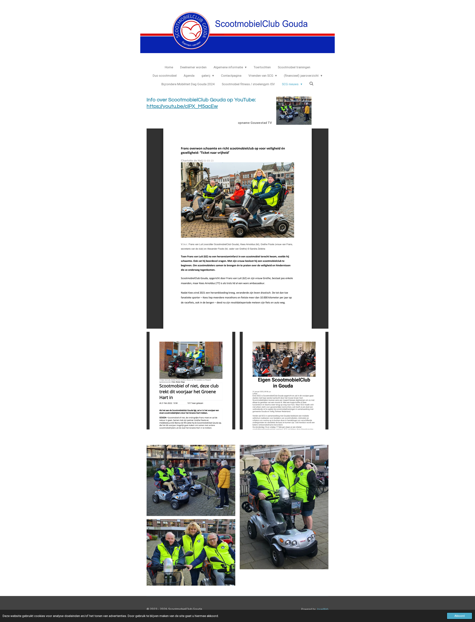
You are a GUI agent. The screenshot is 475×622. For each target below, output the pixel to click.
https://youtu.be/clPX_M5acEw (182, 106)
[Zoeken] (311, 84)
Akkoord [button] (459, 616)
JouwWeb (322, 609)
